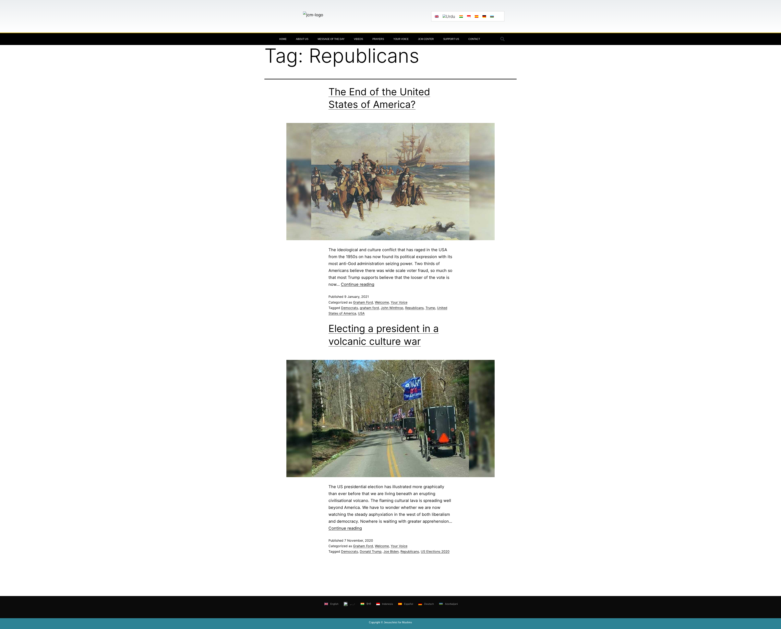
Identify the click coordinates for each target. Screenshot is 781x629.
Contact (474, 39)
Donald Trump (371, 551)
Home (283, 39)
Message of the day (331, 39)
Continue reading (357, 284)
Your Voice (401, 39)
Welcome (382, 302)
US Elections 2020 (435, 551)
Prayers (378, 39)
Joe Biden (391, 551)
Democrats (349, 308)
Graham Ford (363, 302)
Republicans (414, 308)
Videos (358, 39)
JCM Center (426, 39)
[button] (502, 39)
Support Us (451, 39)
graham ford (369, 308)
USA (361, 313)
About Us (302, 39)
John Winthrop (392, 308)
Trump (430, 308)
